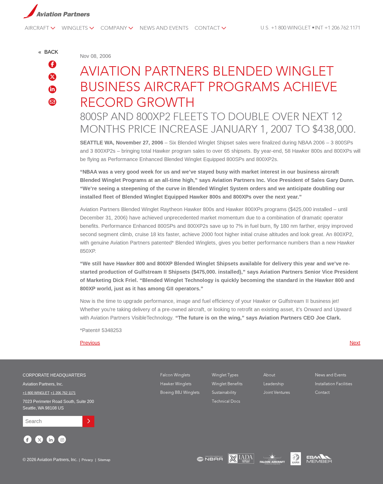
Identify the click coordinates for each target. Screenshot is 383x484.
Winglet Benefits (227, 384)
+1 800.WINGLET (291, 28)
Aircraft (37, 28)
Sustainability (224, 392)
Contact (207, 28)
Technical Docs (226, 401)
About (269, 375)
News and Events (164, 28)
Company (114, 28)
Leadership (273, 384)
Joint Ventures (276, 392)
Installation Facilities (333, 384)
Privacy (87, 460)
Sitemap (104, 460)
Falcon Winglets (175, 375)
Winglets (75, 28)
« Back (48, 52)
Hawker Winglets (175, 384)
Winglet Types (225, 375)
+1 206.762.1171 (342, 28)
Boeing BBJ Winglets (180, 392)
